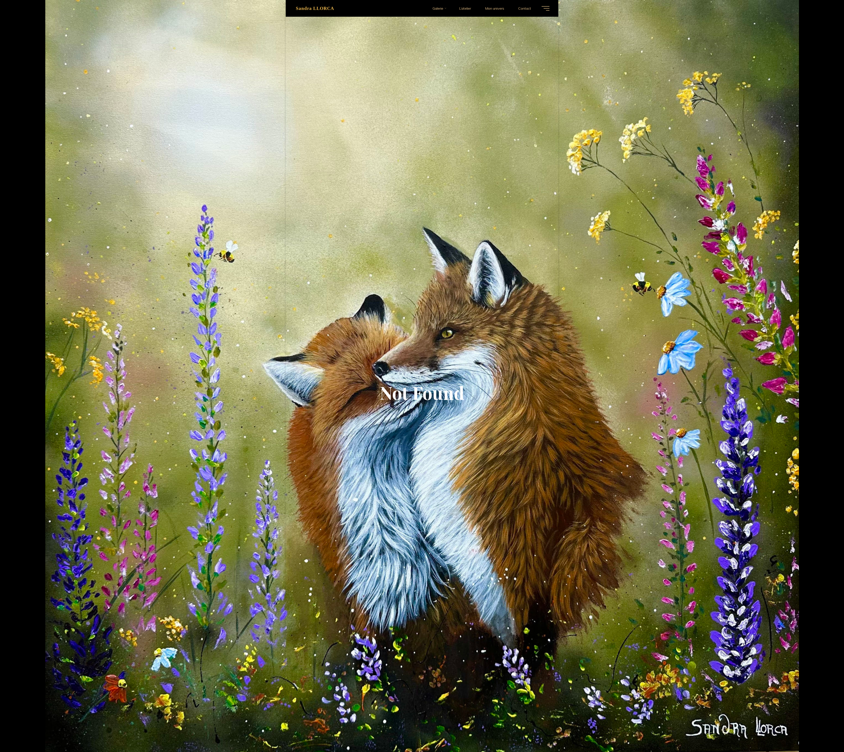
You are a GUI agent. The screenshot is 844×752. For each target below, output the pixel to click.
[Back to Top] (827, 735)
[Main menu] (545, 8)
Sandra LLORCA (315, 8)
